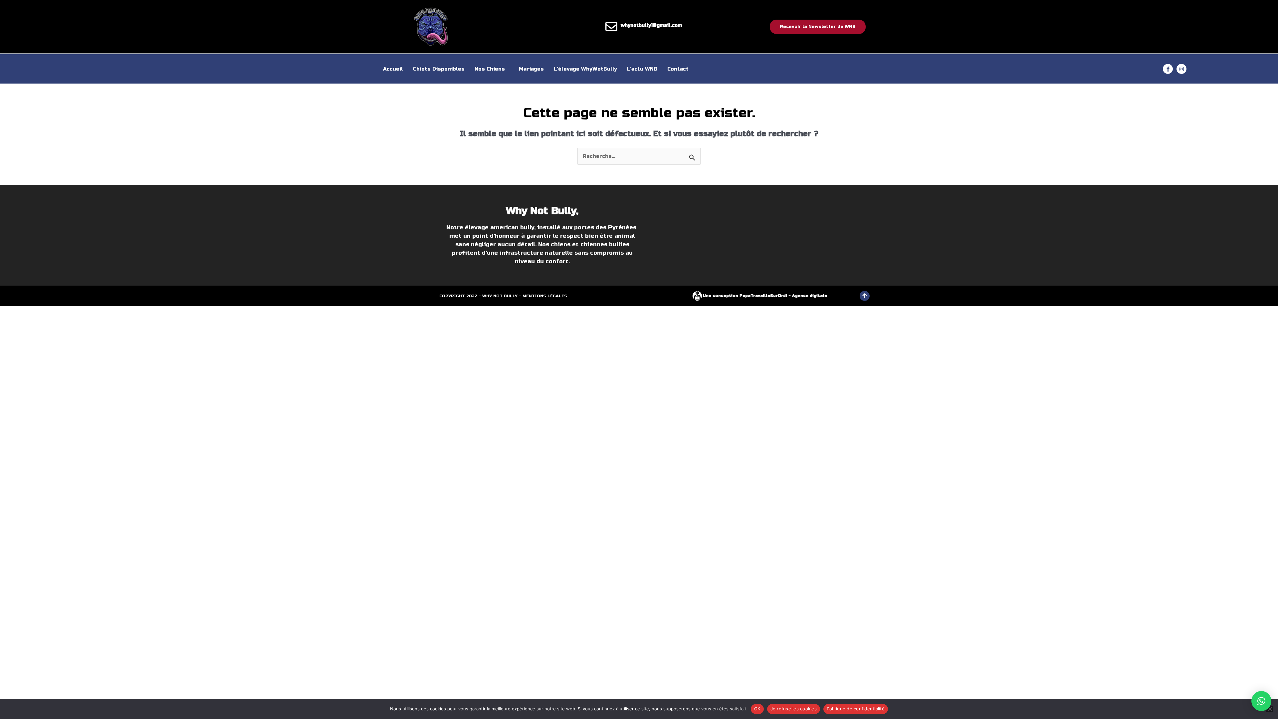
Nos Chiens (490, 69)
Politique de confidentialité (856, 708)
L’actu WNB (642, 69)
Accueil (393, 69)
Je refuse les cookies (793, 708)
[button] (1261, 701)
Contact (678, 69)
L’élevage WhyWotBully (585, 69)
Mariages (531, 69)
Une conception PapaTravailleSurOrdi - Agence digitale (765, 295)
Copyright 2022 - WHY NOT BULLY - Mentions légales (503, 296)
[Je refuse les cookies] (1269, 709)
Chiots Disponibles (439, 69)
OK (757, 708)
